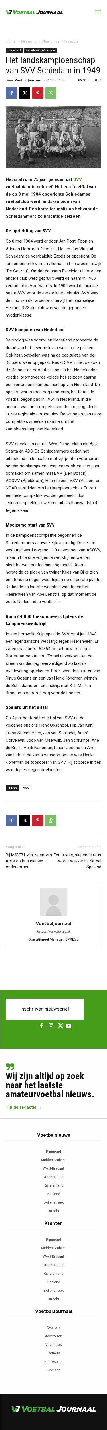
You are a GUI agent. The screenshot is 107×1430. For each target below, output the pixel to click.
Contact (53, 1370)
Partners (53, 1353)
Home (11, 41)
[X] (24, 93)
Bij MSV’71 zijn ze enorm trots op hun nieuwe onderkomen (29, 860)
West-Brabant (53, 1168)
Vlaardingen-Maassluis (60, 41)
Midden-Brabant (53, 1160)
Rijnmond (29, 41)
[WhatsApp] (50, 93)
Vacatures (53, 1345)
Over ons (54, 1328)
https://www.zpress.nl (53, 931)
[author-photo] (53, 915)
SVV (77, 179)
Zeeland (53, 1194)
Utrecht (53, 1211)
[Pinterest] (37, 93)
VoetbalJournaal (29, 80)
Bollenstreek (54, 1202)
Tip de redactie (21, 1107)
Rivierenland (53, 1185)
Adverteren (53, 1336)
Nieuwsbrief (53, 1362)
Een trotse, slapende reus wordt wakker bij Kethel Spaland (77, 860)
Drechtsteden (53, 1177)
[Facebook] (11, 93)
